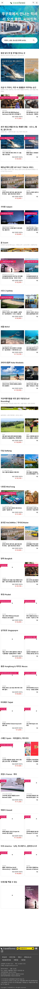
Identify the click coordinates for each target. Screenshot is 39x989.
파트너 (19, 957)
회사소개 (4, 957)
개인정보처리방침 (6, 960)
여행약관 (16, 960)
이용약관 (23, 960)
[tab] (7, 34)
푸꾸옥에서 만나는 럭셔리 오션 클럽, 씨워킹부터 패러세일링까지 (19, 19)
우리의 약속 (12, 957)
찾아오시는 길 (27, 957)
